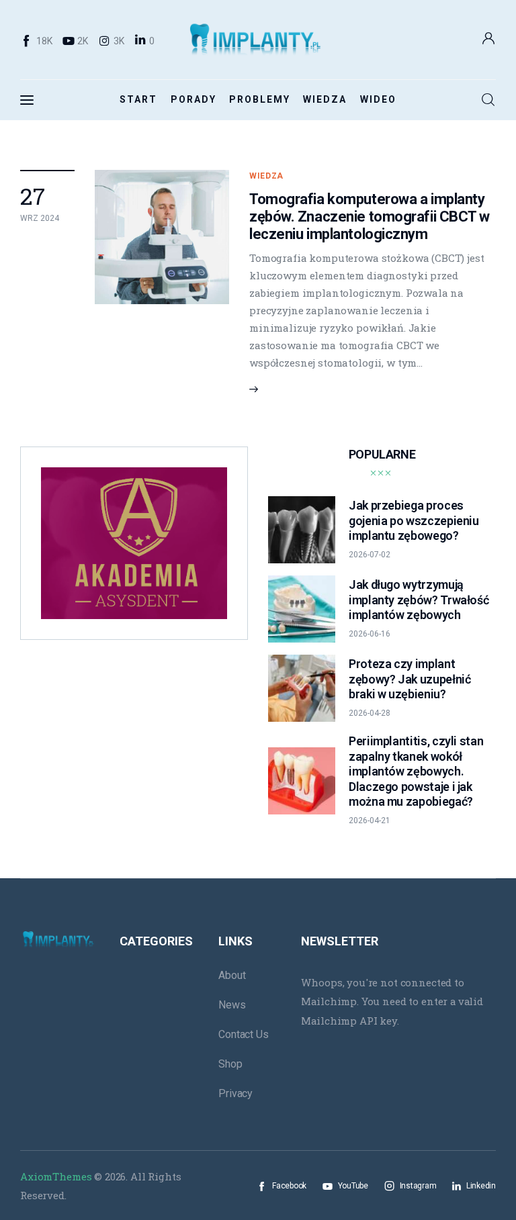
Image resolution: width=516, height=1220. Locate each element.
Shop (230, 1064)
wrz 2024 (39, 218)
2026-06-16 (369, 634)
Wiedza (266, 176)
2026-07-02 (369, 554)
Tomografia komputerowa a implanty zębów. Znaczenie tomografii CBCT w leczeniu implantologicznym (369, 216)
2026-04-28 (369, 713)
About (231, 975)
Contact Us (243, 1034)
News (231, 1004)
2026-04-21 (369, 820)
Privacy (235, 1093)
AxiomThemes (55, 1176)
